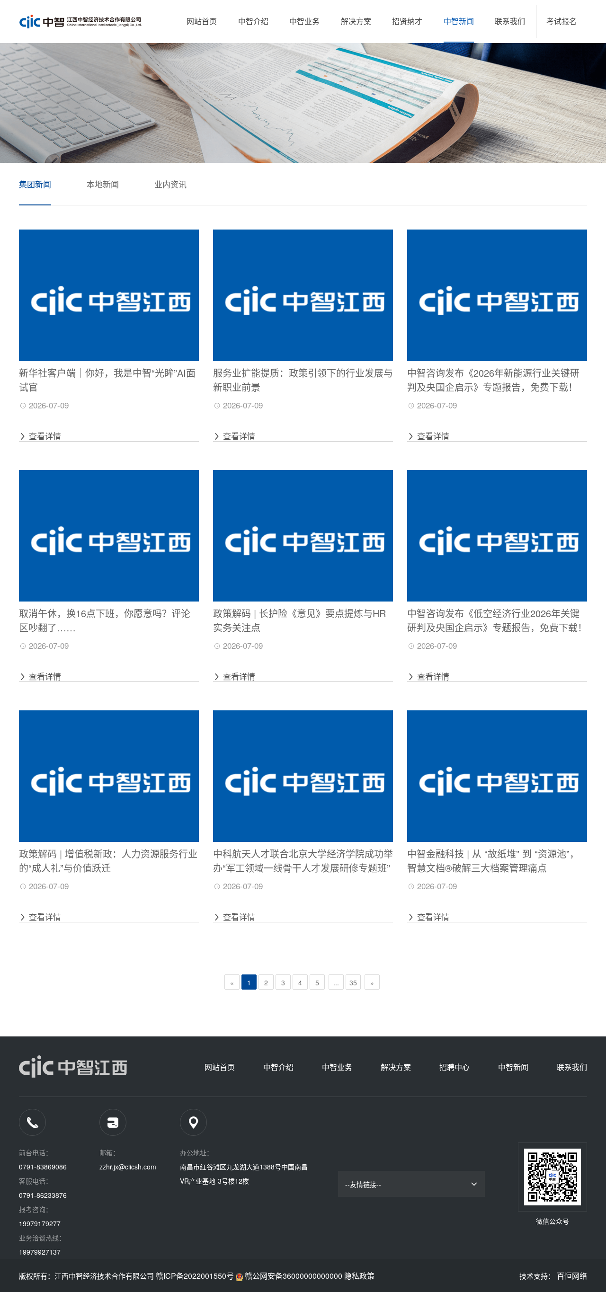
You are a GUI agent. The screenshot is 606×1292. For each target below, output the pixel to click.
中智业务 (304, 21)
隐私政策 (359, 1275)
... (336, 982)
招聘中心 (454, 1067)
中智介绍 (253, 21)
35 (353, 982)
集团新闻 (35, 184)
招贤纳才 (407, 21)
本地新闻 (103, 184)
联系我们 (510, 21)
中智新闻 (459, 21)
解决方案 (356, 21)
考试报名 (561, 21)
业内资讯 (170, 184)
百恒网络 (572, 1275)
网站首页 (202, 21)
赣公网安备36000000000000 (293, 1275)
